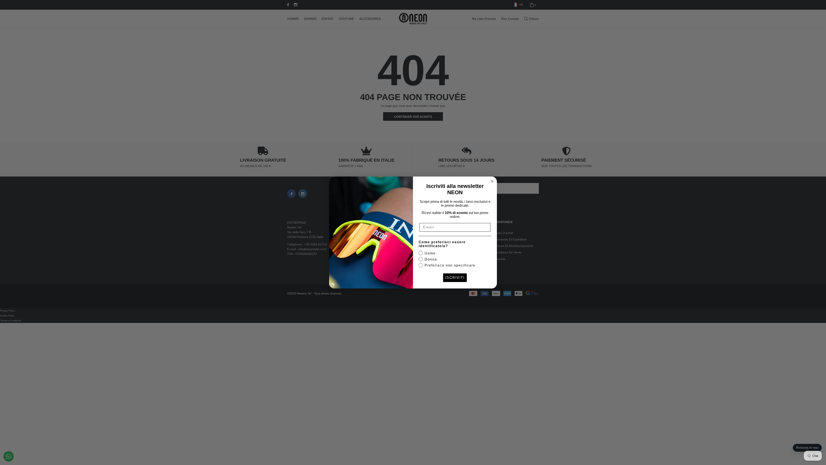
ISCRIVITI (455, 277)
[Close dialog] (492, 181)
